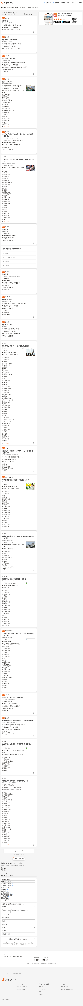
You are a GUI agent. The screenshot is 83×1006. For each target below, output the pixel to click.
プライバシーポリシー (43, 989)
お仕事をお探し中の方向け (22, 986)
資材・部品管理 (7, 82)
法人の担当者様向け (21, 989)
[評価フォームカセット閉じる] (35, 939)
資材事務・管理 (7, 325)
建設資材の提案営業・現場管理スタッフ (15, 781)
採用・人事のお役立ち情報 (67, 989)
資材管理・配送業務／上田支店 (12, 697)
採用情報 (41, 994)
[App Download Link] (57, 22)
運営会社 (41, 991)
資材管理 (5, 21)
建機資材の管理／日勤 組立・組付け (14, 579)
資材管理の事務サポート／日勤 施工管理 (15, 346)
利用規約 (41, 986)
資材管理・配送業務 (8, 58)
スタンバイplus (64, 986)
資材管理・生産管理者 (9, 40)
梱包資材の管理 (7, 299)
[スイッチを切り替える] (14, 14)
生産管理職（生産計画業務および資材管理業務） (18, 720)
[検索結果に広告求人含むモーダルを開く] (6, 14)
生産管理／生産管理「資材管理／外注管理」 (16, 744)
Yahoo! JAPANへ (5, 999)
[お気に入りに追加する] (33, 32)
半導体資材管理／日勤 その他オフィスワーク (17, 480)
